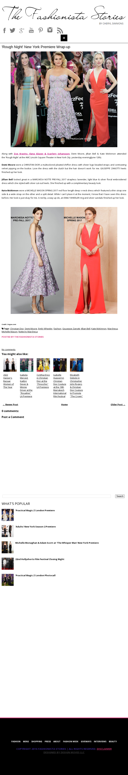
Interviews (100, 741)
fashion (57, 328)
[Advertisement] (27, 612)
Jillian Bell (85, 328)
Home (64, 404)
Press (48, 741)
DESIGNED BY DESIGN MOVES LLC (64, 752)
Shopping (36, 741)
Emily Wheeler (45, 328)
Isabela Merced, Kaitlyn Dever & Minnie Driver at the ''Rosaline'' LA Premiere (26, 385)
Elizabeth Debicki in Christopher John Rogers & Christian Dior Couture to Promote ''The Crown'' (76, 385)
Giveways (86, 741)
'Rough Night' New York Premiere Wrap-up (36, 47)
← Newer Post (10, 404)
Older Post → (118, 404)
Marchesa (113, 328)
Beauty (113, 741)
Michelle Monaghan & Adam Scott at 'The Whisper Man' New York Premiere (57, 542)
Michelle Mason (10, 331)
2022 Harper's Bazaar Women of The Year (8, 381)
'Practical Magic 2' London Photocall (35, 575)
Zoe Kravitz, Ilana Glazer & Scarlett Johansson (42, 153)
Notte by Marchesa (28, 331)
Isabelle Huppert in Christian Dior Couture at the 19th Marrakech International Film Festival (59, 385)
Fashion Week (70, 741)
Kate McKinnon (98, 328)
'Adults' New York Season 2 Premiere (35, 526)
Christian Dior (17, 328)
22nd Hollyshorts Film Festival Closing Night (39, 559)
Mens (26, 741)
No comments (9, 349)
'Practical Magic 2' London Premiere (35, 510)
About (56, 741)
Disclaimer (104, 748)
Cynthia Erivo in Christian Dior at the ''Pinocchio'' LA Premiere (43, 381)
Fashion (15, 741)
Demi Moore (31, 328)
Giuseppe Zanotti (71, 328)
